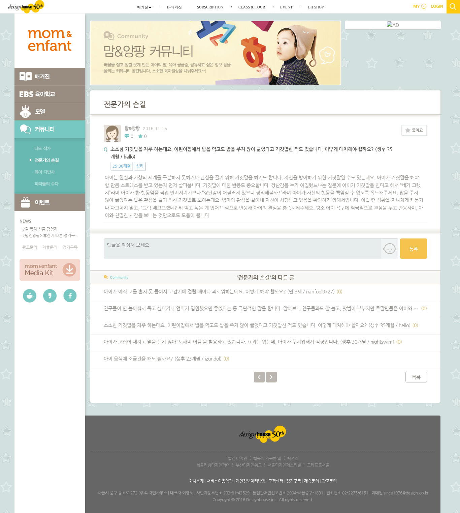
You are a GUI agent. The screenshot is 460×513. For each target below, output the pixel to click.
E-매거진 (174, 7)
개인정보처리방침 (250, 481)
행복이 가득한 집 (267, 458)
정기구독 (70, 247)
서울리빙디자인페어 (213, 465)
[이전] (259, 377)
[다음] (271, 377)
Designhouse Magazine (26, 6)
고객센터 (275, 481)
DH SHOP (316, 7)
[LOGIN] (437, 6)
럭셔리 (292, 458)
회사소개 (196, 481)
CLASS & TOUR (251, 7)
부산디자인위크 (249, 465)
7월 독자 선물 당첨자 (40, 229)
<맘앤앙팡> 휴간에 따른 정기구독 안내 (51, 235)
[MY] (418, 6)
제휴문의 (49, 247)
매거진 (142, 7)
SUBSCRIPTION (210, 7)
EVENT (286, 7)
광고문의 (29, 247)
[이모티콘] (389, 249)
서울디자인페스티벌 (284, 465)
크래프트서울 (318, 465)
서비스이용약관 (220, 481)
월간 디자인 (237, 458)
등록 (413, 249)
